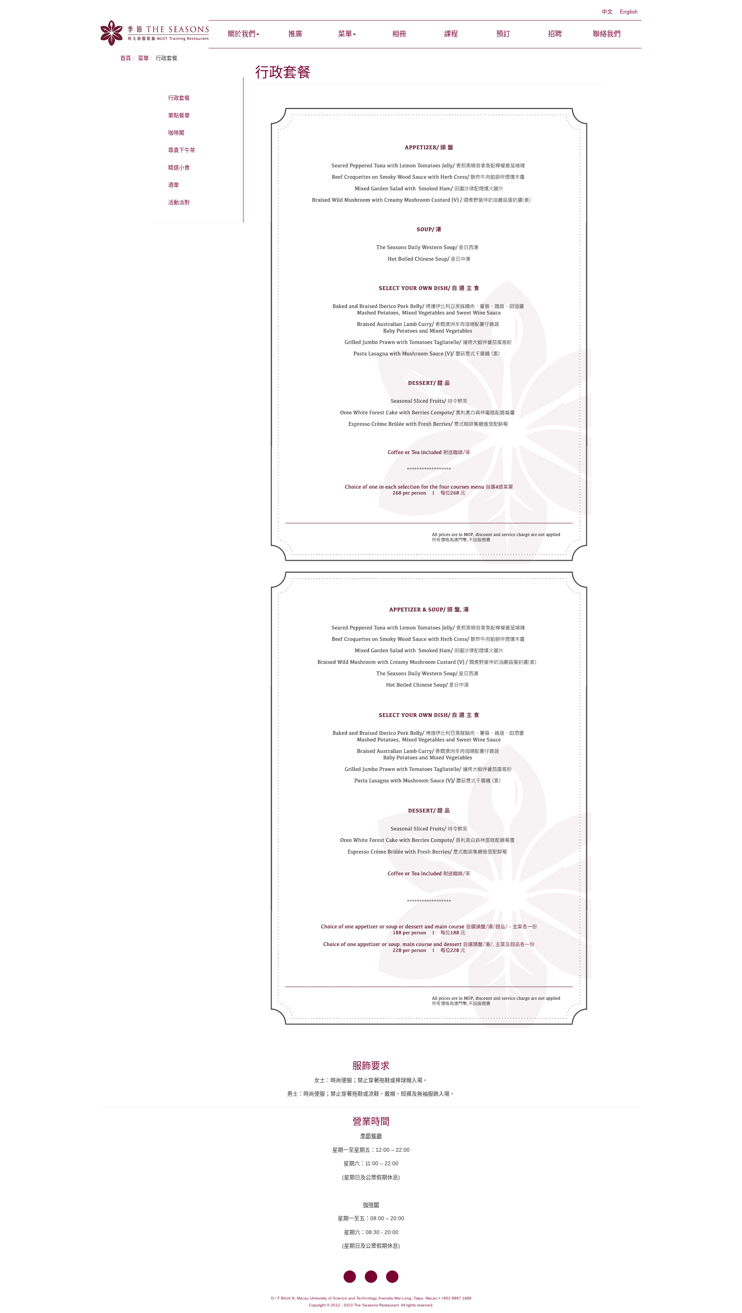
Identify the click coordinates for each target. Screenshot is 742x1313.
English (629, 12)
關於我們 (241, 34)
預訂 (503, 34)
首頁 (125, 58)
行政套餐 (179, 98)
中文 (608, 12)
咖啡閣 (176, 133)
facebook (350, 1276)
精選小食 (179, 167)
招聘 (555, 34)
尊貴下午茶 (181, 150)
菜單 (345, 34)
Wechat (392, 1276)
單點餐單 (179, 115)
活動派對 (179, 202)
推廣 (295, 34)
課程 (451, 34)
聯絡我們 (607, 34)
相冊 (399, 34)
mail (371, 1276)
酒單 (173, 185)
